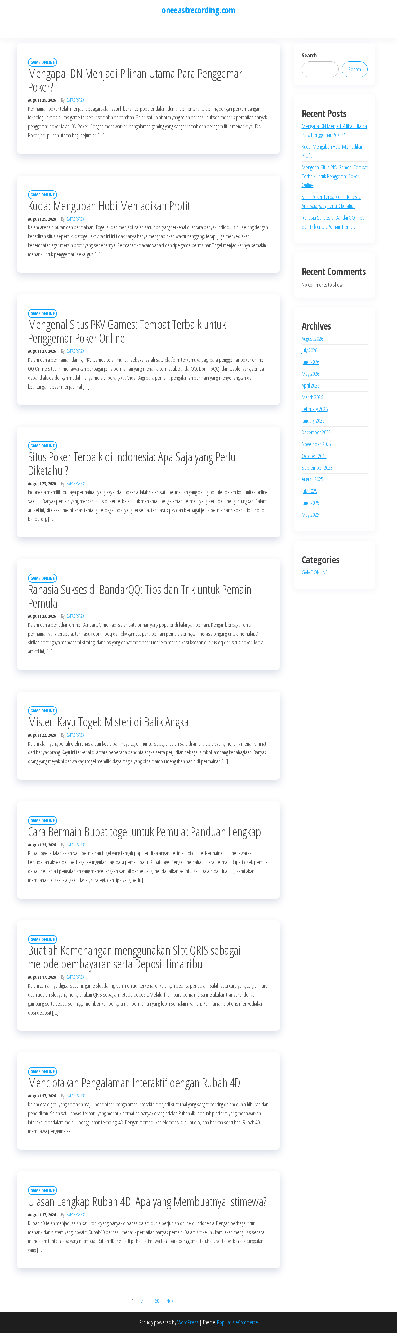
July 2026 (309, 350)
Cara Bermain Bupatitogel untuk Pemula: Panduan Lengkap (144, 831)
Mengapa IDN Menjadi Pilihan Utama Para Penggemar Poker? (135, 80)
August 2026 (312, 338)
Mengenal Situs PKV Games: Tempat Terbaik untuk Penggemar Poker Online (127, 331)
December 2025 (316, 432)
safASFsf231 (76, 100)
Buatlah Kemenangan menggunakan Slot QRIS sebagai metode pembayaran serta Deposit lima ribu (134, 956)
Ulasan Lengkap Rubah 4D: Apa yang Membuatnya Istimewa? (147, 1201)
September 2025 (317, 467)
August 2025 (312, 479)
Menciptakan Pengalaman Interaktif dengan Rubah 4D (134, 1082)
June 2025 (310, 502)
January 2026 (313, 420)
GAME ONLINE (42, 62)
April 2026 (310, 385)
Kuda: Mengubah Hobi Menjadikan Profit (109, 205)
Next (170, 1300)
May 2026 (310, 373)
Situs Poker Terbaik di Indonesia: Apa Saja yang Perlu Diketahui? (131, 463)
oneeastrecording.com (198, 10)
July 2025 (309, 491)
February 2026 (315, 409)
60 (157, 1300)
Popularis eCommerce (237, 1322)
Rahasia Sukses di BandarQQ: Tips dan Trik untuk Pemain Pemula (140, 596)
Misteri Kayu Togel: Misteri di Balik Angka (108, 721)
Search (309, 55)
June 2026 (310, 362)
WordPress (187, 1322)
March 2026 (312, 397)
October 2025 (314, 456)
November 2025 (316, 444)
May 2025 (310, 514)
